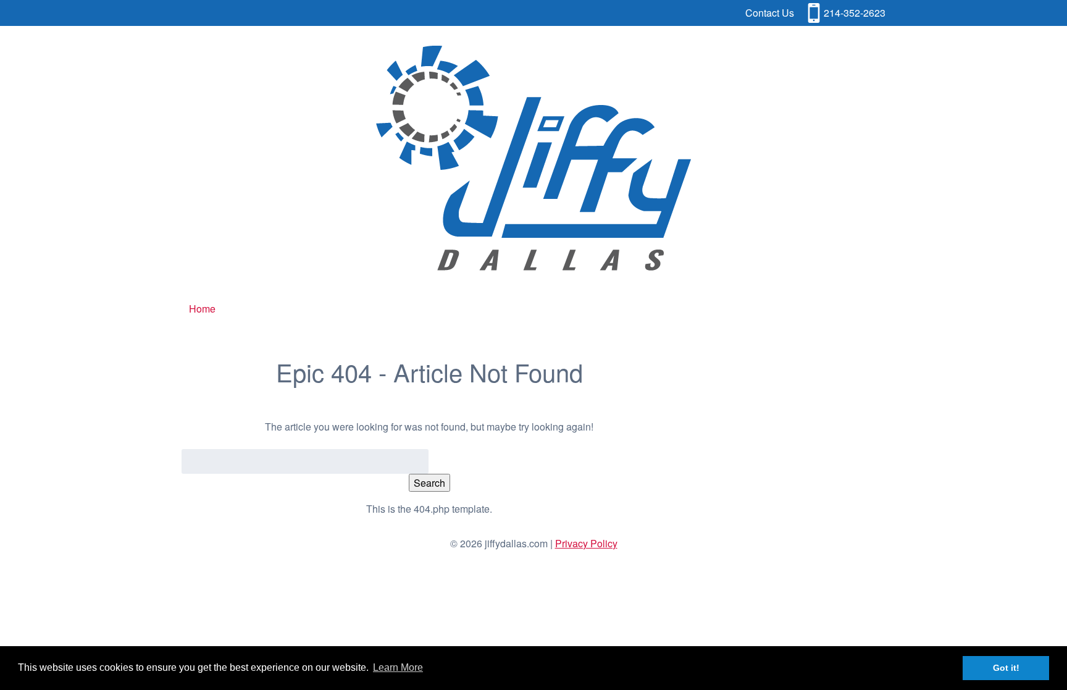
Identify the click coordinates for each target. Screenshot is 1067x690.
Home (202, 308)
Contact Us (769, 13)
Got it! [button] (1006, 668)
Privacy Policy (586, 543)
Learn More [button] (398, 667)
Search (429, 483)
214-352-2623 (854, 13)
